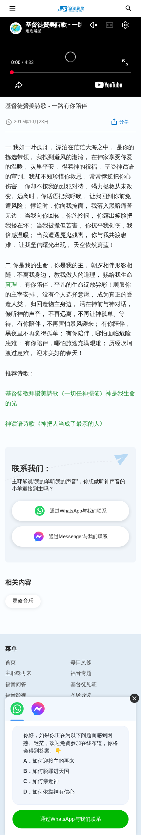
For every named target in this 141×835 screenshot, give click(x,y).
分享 (124, 121)
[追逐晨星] (70, 8)
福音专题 (80, 673)
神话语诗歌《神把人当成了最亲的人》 (55, 423)
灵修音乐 (22, 601)
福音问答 (15, 684)
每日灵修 (80, 662)
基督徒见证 (83, 684)
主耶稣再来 (18, 673)
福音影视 (15, 695)
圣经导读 (80, 695)
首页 (10, 662)
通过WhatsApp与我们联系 (70, 819)
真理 (11, 284)
